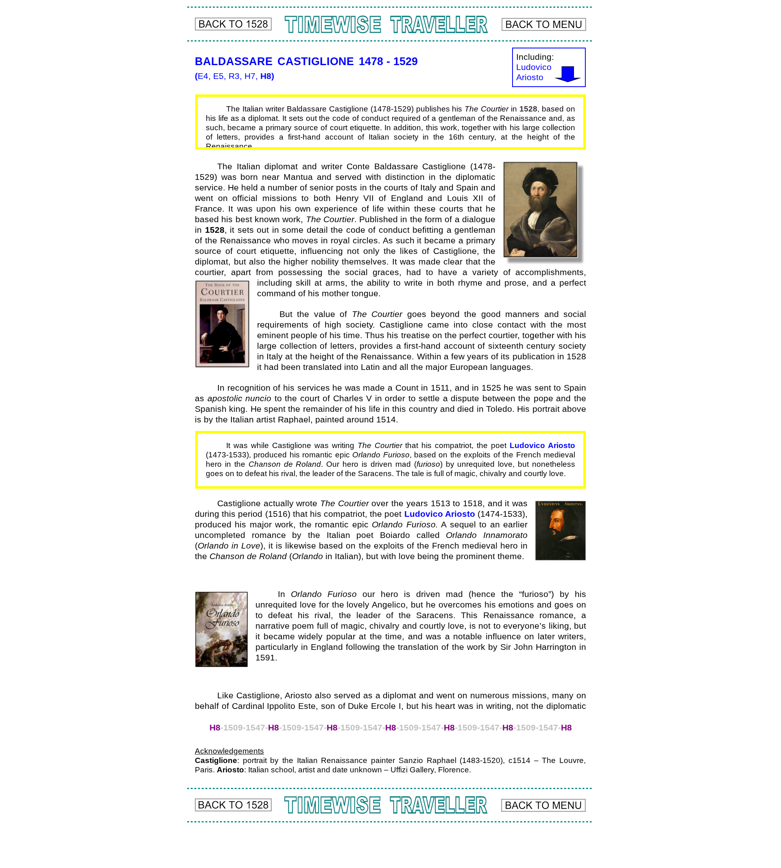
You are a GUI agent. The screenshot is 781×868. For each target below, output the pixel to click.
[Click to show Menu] (544, 24)
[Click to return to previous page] (233, 24)
